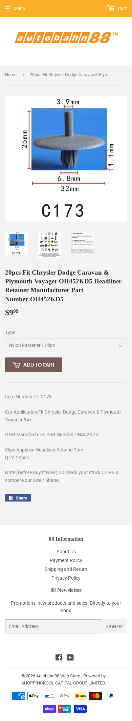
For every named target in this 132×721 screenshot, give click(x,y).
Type (10, 332)
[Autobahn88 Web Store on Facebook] (58, 658)
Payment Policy (66, 560)
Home (11, 74)
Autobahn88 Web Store (58, 675)
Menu (19, 8)
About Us (66, 551)
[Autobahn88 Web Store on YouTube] (70, 658)
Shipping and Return (66, 569)
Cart (122, 8)
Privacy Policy (66, 578)
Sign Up (114, 626)
